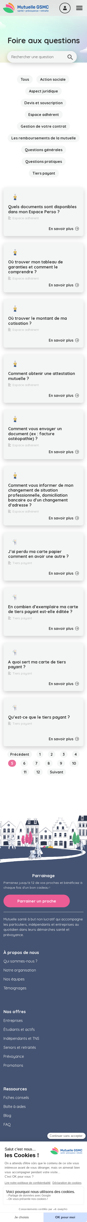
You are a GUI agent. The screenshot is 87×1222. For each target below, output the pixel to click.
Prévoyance (13, 1056)
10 (75, 763)
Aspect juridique (43, 91)
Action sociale (53, 79)
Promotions (13, 1065)
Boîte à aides (14, 1106)
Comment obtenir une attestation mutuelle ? (41, 376)
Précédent (19, 754)
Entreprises (13, 1020)
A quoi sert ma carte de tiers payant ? (37, 664)
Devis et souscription (43, 103)
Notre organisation (19, 970)
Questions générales (43, 149)
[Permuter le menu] (79, 8)
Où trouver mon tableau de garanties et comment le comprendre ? (35, 266)
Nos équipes (14, 979)
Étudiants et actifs (19, 1029)
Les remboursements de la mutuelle (43, 138)
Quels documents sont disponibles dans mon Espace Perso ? (42, 209)
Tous (25, 79)
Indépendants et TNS (21, 1038)
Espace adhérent (43, 114)
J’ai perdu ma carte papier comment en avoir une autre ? (38, 554)
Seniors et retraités (19, 1047)
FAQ (7, 1124)
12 (39, 771)
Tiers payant (43, 173)
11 (26, 771)
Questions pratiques (43, 161)
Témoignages (14, 988)
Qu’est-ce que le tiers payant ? (39, 717)
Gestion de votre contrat (43, 126)
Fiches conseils (16, 1097)
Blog (7, 1115)
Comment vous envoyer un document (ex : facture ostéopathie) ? (35, 433)
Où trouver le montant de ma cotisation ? (37, 321)
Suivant (56, 772)
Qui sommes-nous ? (20, 961)
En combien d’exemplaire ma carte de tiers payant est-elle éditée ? (43, 609)
